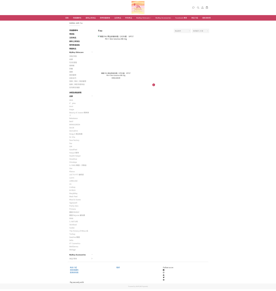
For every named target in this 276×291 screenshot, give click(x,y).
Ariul (71, 106)
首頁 (67, 18)
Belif (71, 121)
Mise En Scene (75, 199)
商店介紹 (194, 18)
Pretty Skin (73, 205)
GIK (70, 146)
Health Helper (75, 155)
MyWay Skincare (143, 18)
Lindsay (72, 187)
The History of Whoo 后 (78, 231)
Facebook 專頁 (181, 18)
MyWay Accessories (163, 18)
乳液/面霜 (73, 62)
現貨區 (71, 34)
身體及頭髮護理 (75, 92)
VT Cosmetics (74, 243)
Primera (72, 209)
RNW (71, 218)
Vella (71, 240)
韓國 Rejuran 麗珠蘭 (77, 215)
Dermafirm (73, 130)
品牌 (77, 23)
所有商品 (128, 18)
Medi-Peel (73, 196)
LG (70, 184)
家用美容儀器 (74, 87)
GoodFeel (73, 149)
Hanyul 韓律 (74, 152)
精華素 (71, 65)
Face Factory (74, 140)
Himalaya (73, 162)
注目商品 (117, 18)
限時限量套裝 (105, 18)
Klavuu (72, 171)
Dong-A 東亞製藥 (75, 134)
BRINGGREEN (74, 124)
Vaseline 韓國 (74, 237)
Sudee (71, 227)
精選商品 (72, 48)
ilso (70, 168)
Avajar (71, 109)
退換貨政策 (206, 18)
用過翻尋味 (77, 18)
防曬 (71, 68)
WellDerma (73, 246)
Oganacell (73, 202)
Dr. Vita (72, 137)
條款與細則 (74, 270)
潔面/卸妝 (73, 56)
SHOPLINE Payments (142, 286)
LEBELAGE (73, 180)
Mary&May (73, 193)
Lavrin (71, 177)
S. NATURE (73, 221)
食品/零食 (73, 258)
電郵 (118, 267)
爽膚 (71, 59)
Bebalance (73, 118)
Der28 (71, 127)
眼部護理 (72, 75)
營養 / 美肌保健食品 (77, 84)
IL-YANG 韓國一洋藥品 (77, 165)
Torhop (72, 234)
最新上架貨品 (91, 18)
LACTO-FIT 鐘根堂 (76, 174)
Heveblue (73, 159)
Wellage (72, 249)
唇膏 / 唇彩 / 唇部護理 (77, 81)
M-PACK (72, 190)
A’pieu (72, 103)
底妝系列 (72, 78)
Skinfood (73, 224)
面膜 (71, 71)
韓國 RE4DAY (74, 212)
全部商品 (72, 23)
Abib (71, 100)
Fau (81, 23)
